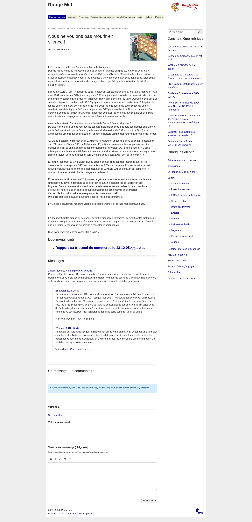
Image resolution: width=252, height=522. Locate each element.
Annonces (83, 17)
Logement (176, 230)
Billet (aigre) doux (177, 260)
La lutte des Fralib (180, 224)
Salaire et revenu (180, 183)
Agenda (72, 17)
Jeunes (175, 242)
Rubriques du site (57, 17)
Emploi (87, 28)
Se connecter (55, 415)
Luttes (78, 28)
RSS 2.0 (91, 513)
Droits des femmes (180, 207)
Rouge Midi (61, 4)
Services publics (179, 201)
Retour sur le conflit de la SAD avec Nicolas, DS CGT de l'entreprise (183, 106)
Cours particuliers (79, 349)
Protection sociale (180, 189)
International (174, 166)
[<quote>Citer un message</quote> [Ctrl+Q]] (65, 458)
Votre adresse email (59, 422)
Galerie (149, 17)
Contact (82, 513)
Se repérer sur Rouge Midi (181, 278)
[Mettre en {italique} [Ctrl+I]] (55, 458)
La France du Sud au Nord (181, 172)
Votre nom (54, 407)
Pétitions (159, 17)
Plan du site (54, 513)
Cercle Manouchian (126, 17)
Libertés (175, 218)
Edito (140, 17)
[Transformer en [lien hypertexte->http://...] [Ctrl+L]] (60, 458)
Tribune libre (174, 272)
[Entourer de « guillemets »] (69, 458)
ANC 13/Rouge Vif (177, 255)
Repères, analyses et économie (184, 249)
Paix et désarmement (182, 236)
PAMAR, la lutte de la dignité (186, 195)
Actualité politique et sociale (182, 160)
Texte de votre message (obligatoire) (68, 447)
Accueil (51, 28)
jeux (79, 318)
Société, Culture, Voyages (181, 266)
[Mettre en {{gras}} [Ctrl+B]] (50, 458)
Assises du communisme (102, 17)
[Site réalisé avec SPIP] (199, 511)
